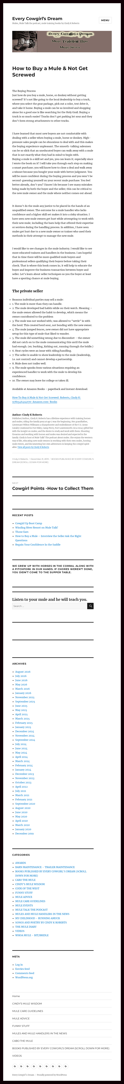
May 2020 (21, 816)
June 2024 (21, 748)
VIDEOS (19, 931)
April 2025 (21, 714)
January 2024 (23, 769)
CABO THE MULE (25, 879)
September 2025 (25, 701)
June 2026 (21, 680)
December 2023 (24, 773)
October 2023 (23, 782)
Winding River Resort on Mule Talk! (36, 527)
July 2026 (21, 676)
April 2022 (21, 786)
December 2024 (24, 731)
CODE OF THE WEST (27, 888)
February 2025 (24, 722)
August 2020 (22, 808)
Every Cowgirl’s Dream (37, 18)
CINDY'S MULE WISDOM (30, 884)
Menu (105, 20)
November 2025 (24, 697)
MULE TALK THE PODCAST (31, 909)
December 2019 (24, 833)
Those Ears (21, 531)
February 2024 (24, 765)
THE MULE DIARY (25, 926)
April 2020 (21, 820)
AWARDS (20, 862)
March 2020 (22, 825)
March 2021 (22, 795)
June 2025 (21, 705)
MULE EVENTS (24, 905)
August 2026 (23, 671)
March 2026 (22, 688)
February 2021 (23, 799)
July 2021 (20, 790)
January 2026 (23, 693)
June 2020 (21, 812)
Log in (19, 964)
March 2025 (22, 718)
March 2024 (22, 761)
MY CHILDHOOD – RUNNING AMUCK (37, 918)
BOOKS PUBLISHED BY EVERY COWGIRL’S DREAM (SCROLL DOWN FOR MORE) (60, 1048)
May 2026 (21, 684)
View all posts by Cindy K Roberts (33, 447)
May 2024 (21, 752)
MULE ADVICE (23, 896)
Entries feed (22, 968)
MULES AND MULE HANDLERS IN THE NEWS (42, 913)
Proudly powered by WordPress (52, 1075)
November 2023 (24, 778)
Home (16, 996)
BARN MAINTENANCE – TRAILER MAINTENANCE (45, 867)
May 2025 (21, 710)
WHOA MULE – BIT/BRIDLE (32, 935)
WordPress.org (24, 977)
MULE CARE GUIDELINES (30, 901)
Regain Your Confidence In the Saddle (37, 544)
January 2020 (23, 829)
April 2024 (21, 756)
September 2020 (25, 803)
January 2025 (23, 727)
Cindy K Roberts (20, 459)
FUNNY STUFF (24, 892)
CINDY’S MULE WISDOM (27, 1003)
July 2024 (20, 744)
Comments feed (24, 973)
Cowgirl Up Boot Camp (28, 523)
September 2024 (25, 739)
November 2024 (24, 735)
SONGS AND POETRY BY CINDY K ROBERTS (41, 922)
